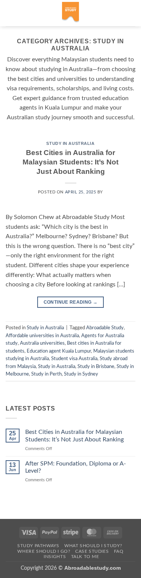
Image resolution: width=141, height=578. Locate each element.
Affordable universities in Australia (42, 335)
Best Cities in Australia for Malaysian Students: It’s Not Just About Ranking (70, 162)
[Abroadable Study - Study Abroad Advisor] (70, 13)
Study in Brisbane (95, 366)
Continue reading (71, 302)
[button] (10, 13)
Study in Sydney (81, 374)
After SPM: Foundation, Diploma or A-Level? (75, 467)
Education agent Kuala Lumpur (59, 351)
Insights (55, 556)
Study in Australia (70, 143)
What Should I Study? (93, 545)
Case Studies (92, 551)
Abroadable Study (105, 328)
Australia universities (42, 343)
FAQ (119, 551)
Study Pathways (38, 545)
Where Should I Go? (43, 551)
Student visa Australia (74, 358)
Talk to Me (85, 556)
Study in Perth (46, 374)
